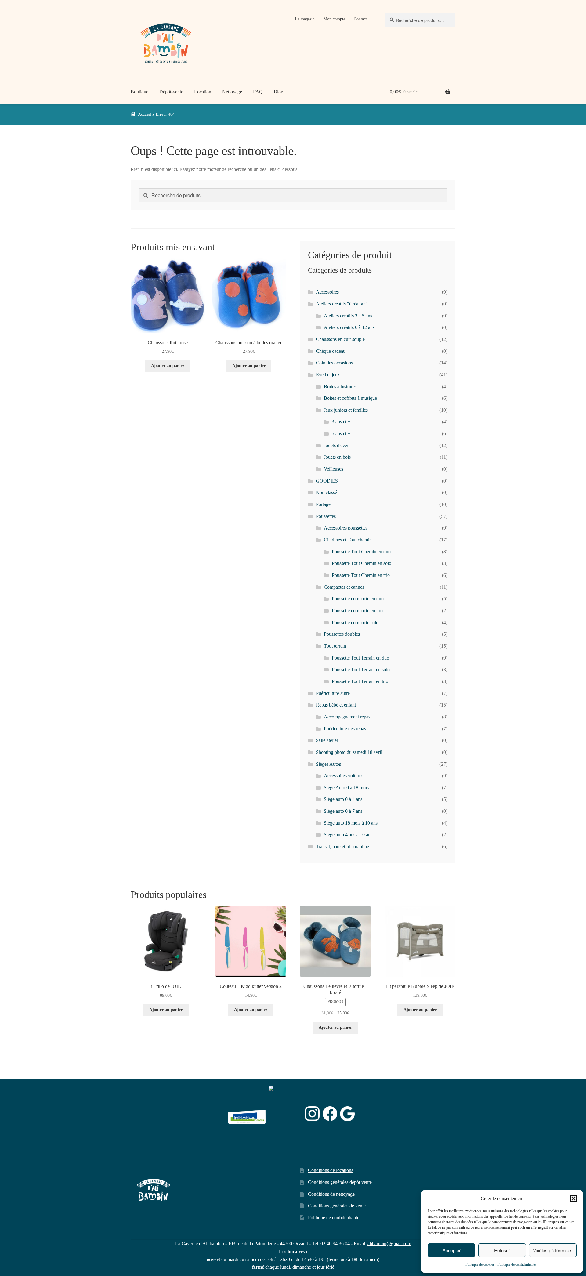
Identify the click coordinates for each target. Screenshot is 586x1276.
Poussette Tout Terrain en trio (360, 681)
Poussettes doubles (342, 634)
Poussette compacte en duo (358, 598)
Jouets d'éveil (336, 445)
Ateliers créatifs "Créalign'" (342, 303)
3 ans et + (341, 421)
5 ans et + (341, 433)
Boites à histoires (340, 386)
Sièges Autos (328, 764)
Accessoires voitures (343, 775)
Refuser (502, 1250)
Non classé (326, 492)
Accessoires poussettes (345, 527)
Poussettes (326, 516)
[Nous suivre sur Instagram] (312, 1113)
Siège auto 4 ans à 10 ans (348, 834)
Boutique (139, 91)
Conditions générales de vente (337, 1205)
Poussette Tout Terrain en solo (361, 669)
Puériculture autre (333, 693)
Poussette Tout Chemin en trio (361, 575)
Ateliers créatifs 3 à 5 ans (348, 315)
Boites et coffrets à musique (350, 398)
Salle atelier (327, 740)
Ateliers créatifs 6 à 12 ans (349, 327)
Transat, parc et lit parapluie (342, 846)
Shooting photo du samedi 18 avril (349, 752)
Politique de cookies (479, 1264)
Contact (360, 19)
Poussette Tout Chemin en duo (361, 551)
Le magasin (305, 19)
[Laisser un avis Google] (347, 1113)
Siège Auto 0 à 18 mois (346, 787)
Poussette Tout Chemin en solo (361, 563)
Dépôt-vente (171, 91)
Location (202, 91)
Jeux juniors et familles (346, 410)
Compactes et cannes (344, 587)
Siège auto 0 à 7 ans (343, 811)
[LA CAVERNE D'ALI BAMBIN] (284, 1130)
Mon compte (334, 19)
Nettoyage (232, 91)
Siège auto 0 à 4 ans (343, 799)
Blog (278, 91)
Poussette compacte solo (355, 622)
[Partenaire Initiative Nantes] (247, 1114)
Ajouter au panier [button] (167, 365)
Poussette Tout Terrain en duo (360, 657)
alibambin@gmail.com (389, 1243)
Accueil (144, 114)
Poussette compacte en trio (357, 610)
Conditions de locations (330, 1170)
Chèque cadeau (330, 351)
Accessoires (327, 292)
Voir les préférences (553, 1250)
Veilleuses (333, 469)
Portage (323, 504)
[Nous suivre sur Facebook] (330, 1113)
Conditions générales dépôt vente (340, 1182)
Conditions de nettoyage (331, 1194)
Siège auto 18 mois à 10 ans (351, 823)
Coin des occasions (334, 362)
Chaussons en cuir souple (340, 339)
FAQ (258, 91)
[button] (573, 1198)
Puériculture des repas (345, 728)
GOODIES (327, 480)
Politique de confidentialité (516, 1264)
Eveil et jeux (328, 374)
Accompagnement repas (347, 716)
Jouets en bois (337, 457)
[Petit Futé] (285, 1114)
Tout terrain (335, 646)
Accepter (452, 1250)
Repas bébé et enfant (336, 704)
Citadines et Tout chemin (348, 539)
